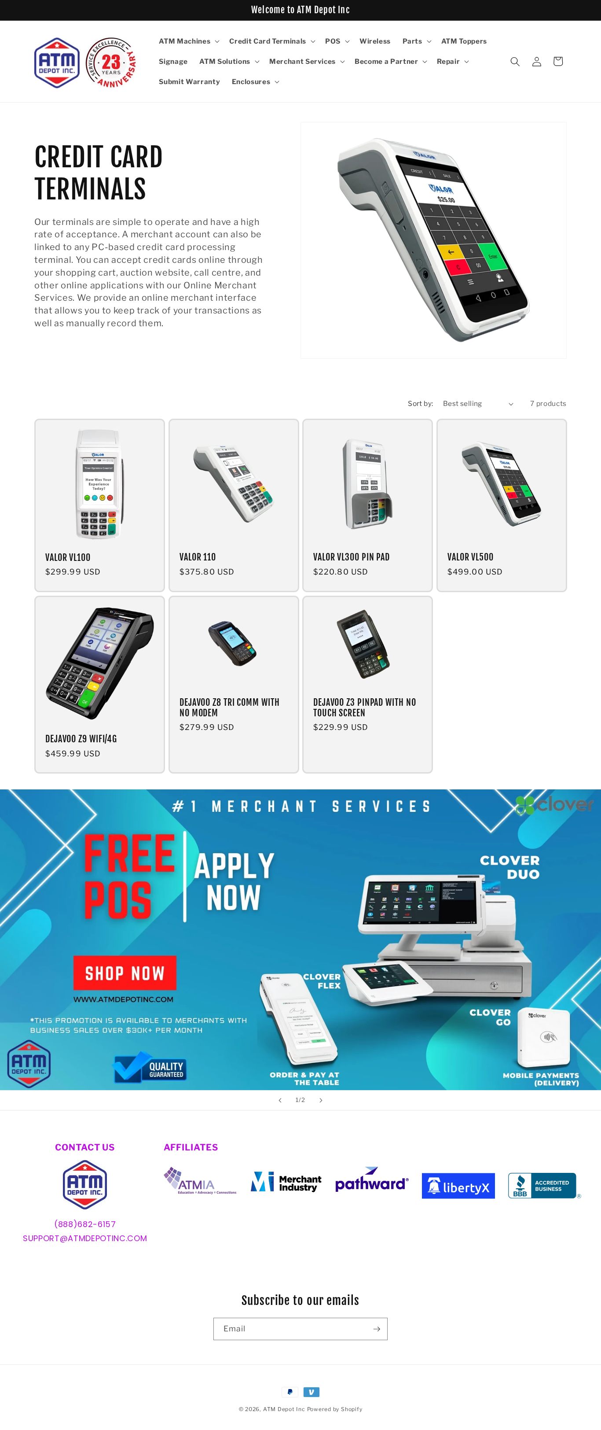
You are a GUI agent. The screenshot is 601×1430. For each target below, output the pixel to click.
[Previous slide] (280, 1100)
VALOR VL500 (470, 558)
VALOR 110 (198, 558)
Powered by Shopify (335, 1409)
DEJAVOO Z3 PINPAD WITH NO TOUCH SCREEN (364, 708)
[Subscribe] (376, 1329)
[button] (188, 41)
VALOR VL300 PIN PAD (351, 558)
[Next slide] (320, 1100)
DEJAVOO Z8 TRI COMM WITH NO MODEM (230, 708)
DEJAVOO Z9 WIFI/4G (81, 739)
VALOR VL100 (68, 558)
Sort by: (420, 403)
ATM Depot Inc (284, 1409)
